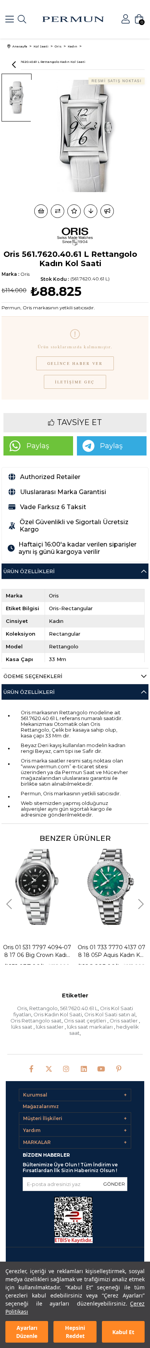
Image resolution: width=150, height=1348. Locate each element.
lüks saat (22, 1027)
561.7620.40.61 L (79, 1008)
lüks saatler (50, 1027)
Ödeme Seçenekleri (32, 676)
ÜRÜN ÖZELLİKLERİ (29, 692)
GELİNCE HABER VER (75, 363)
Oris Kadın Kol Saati (57, 1014)
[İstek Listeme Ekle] (41, 211)
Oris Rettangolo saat (36, 1020)
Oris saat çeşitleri (85, 1020)
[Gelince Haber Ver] (107, 211)
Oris (22, 1008)
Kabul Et (123, 1332)
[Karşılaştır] (57, 211)
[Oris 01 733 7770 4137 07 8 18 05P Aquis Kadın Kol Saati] (85, 885)
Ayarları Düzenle (26, 1332)
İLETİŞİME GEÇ (75, 382)
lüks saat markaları (90, 1027)
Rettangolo (43, 1008)
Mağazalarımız (41, 1106)
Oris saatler (124, 1020)
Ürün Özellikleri (29, 571)
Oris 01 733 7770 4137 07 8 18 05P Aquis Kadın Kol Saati (85, 951)
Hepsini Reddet (75, 1332)
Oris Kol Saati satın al (109, 1014)
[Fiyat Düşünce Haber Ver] (90, 211)
